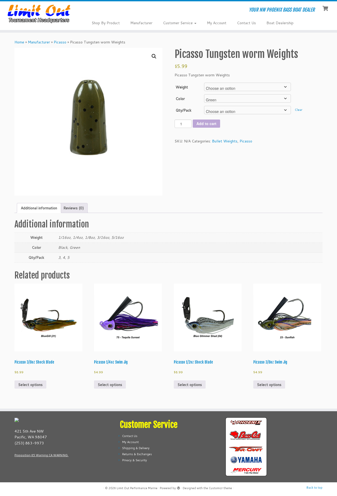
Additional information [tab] (39, 208)
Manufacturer (141, 23)
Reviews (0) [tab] (73, 208)
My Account (216, 23)
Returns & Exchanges (137, 454)
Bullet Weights (224, 141)
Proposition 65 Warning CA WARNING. (41, 455)
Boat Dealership (280, 23)
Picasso (60, 42)
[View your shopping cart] (326, 8)
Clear (299, 109)
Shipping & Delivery (136, 448)
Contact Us (246, 23)
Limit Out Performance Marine (137, 488)
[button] (154, 56)
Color (180, 98)
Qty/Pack (183, 110)
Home (19, 42)
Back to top (314, 487)
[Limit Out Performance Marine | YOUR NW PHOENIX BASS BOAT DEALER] (39, 13)
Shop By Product (106, 23)
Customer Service (178, 23)
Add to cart (206, 123)
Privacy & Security (134, 460)
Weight (182, 87)
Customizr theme (220, 488)
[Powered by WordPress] (178, 487)
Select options (30, 384)
